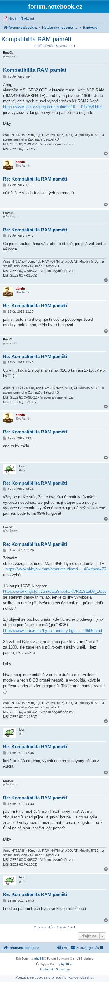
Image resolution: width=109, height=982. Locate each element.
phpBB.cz (66, 964)
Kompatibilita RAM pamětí (36, 39)
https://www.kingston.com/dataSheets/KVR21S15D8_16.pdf (55, 591)
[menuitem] (9, 18)
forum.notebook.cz (55, 6)
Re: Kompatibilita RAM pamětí (35, 178)
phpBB (39, 958)
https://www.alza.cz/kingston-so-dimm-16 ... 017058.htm (52, 107)
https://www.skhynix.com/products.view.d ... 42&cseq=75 (55, 569)
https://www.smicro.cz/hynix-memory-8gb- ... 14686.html (52, 630)
